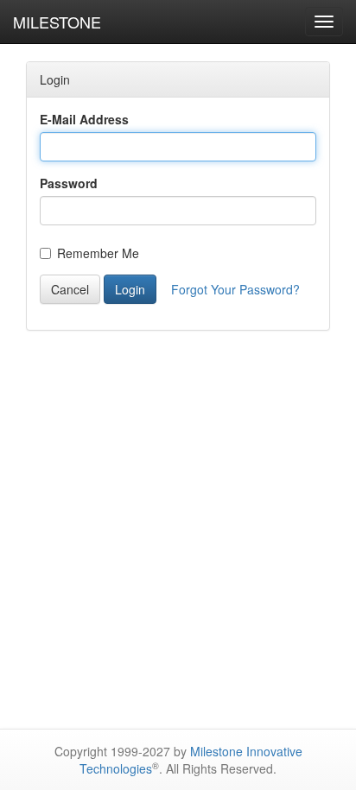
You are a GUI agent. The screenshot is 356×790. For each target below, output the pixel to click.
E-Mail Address (84, 119)
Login (130, 289)
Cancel (70, 289)
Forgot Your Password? (235, 289)
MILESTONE (57, 21)
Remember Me (98, 253)
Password (69, 183)
